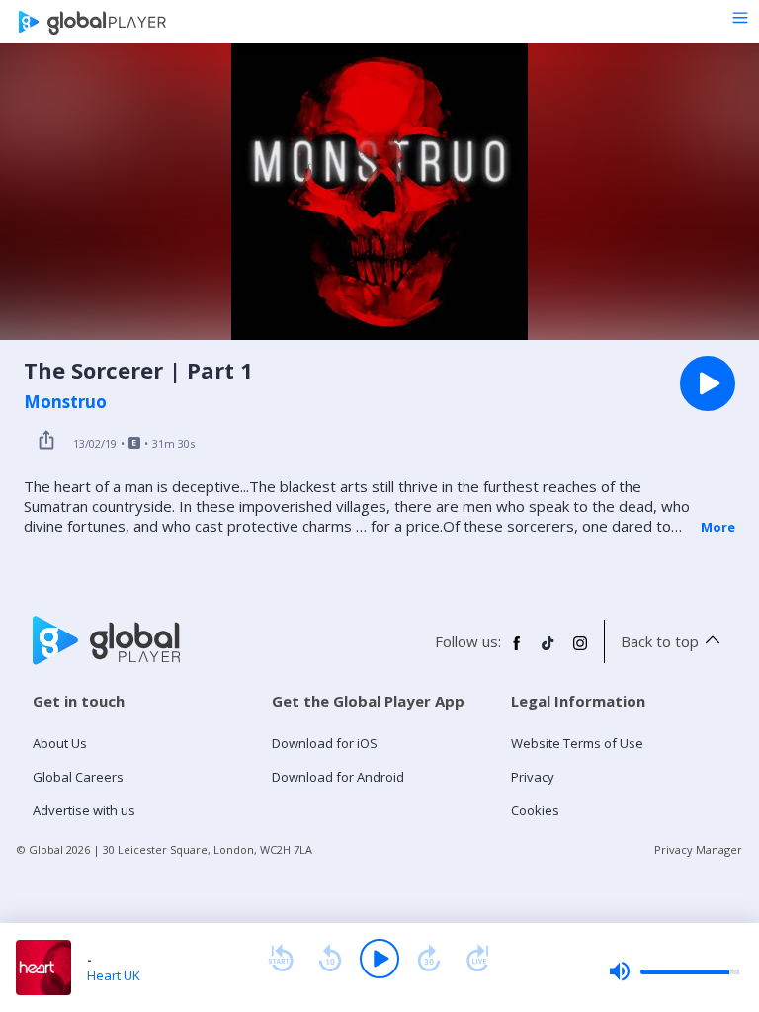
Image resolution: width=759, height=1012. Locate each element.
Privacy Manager (698, 849)
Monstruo (65, 402)
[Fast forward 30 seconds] (429, 958)
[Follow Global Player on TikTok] (548, 651)
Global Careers (78, 777)
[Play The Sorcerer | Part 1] (707, 383)
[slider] (674, 971)
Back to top (660, 641)
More (718, 527)
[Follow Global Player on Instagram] (580, 651)
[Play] (379, 958)
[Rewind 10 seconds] (330, 958)
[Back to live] (478, 958)
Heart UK (113, 975)
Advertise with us (84, 810)
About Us (60, 743)
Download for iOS (325, 743)
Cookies (535, 810)
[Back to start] (280, 958)
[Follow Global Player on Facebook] (517, 651)
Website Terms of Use (577, 743)
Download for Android (338, 777)
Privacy (532, 777)
